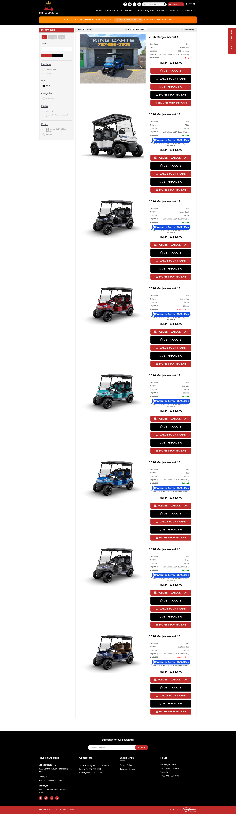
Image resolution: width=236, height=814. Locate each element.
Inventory (111, 10)
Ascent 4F (50, 111)
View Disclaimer (171, 145)
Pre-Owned (52, 37)
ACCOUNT (176, 4)
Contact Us (189, 10)
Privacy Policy (126, 765)
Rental (61, 37)
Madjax (49, 86)
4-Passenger (51, 98)
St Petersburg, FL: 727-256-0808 (94, 765)
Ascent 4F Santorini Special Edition (57, 116)
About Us (162, 10)
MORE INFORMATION (172, 94)
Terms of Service (127, 769)
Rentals (175, 10)
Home (99, 10)
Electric (49, 135)
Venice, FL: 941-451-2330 (90, 772)
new (44, 37)
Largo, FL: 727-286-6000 (90, 769)
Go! (164, 4)
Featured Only (189, 30)
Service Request (144, 10)
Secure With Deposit (172, 102)
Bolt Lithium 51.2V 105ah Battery (56, 130)
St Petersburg (51, 69)
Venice (48, 73)
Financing (126, 10)
